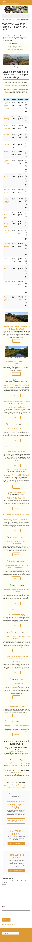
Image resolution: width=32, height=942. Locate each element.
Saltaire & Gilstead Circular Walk (7, 127)
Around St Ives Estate (16, 429)
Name (3, 901)
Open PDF (16, 374)
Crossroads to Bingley (16, 615)
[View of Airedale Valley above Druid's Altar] (16, 446)
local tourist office (9, 774)
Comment (4, 884)
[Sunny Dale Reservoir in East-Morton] (16, 351)
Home (10, 19)
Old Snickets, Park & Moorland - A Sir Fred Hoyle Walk (7, 105)
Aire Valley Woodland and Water (6, 191)
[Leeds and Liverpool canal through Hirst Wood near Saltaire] (16, 514)
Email (3, 906)
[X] (10, 1)
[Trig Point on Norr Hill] (16, 631)
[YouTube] (14, 1)
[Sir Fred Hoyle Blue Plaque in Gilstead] (16, 469)
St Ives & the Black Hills (16, 498)
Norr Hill (6, 258)
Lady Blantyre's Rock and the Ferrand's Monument (7, 215)
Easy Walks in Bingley (16, 843)
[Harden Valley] (16, 609)
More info (16, 341)
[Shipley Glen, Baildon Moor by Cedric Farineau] (16, 720)
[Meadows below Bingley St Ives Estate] (16, 536)
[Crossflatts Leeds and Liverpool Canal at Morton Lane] (16, 401)
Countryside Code (17, 85)
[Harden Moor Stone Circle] (16, 701)
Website (3, 912)
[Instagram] (12, 1)
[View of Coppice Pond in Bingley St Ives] (16, 423)
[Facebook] (8, 1)
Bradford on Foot (7, 763)
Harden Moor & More (16, 707)
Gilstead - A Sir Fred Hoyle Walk (6, 162)
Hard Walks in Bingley (16, 870)
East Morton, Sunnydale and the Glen (7, 118)
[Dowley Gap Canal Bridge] (16, 584)
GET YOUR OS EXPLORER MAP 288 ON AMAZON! (16, 821)
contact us (7, 92)
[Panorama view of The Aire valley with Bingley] (16, 656)
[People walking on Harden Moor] (16, 59)
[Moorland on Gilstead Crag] (16, 317)
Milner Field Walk (16, 684)
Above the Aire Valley (16, 452)
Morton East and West (16, 407)
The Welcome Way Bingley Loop (16, 725)
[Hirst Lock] (16, 380)
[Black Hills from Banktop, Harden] (16, 493)
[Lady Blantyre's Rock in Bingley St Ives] (16, 560)
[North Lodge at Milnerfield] (16, 678)
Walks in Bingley (16, 19)
